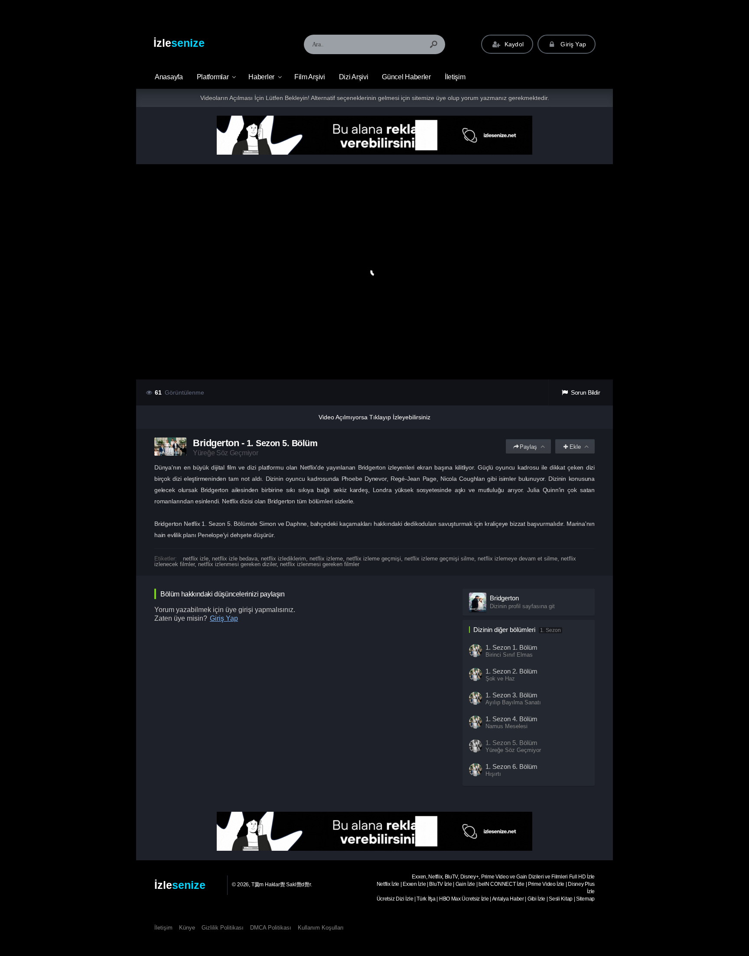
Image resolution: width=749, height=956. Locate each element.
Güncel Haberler (406, 77)
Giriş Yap (572, 44)
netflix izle (195, 558)
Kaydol (513, 44)
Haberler (261, 77)
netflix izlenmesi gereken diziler (237, 564)
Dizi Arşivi (353, 77)
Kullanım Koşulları (321, 927)
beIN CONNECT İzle (501, 884)
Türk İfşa (426, 899)
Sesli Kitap (561, 899)
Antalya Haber (508, 899)
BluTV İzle (440, 884)
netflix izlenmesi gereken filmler (319, 564)
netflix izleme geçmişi (373, 558)
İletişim (455, 77)
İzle (179, 43)
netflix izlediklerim (283, 558)
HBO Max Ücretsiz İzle (464, 899)
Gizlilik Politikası (223, 927)
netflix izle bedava (234, 558)
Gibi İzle (536, 899)
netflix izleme (326, 558)
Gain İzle (465, 884)
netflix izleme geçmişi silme (439, 558)
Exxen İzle (414, 884)
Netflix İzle (388, 884)
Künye (187, 927)
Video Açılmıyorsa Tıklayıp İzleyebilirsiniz (374, 417)
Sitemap (585, 899)
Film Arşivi (309, 77)
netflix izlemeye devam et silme (517, 558)
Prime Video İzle (546, 884)
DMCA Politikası (270, 927)
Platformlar (213, 77)
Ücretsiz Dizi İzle (395, 899)
